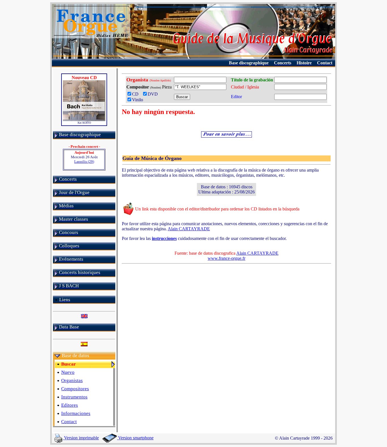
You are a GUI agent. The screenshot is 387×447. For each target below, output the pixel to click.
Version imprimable (81, 437)
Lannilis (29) (84, 161)
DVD (154, 94)
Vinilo (137, 99)
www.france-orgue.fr (226, 258)
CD (136, 94)
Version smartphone (135, 437)
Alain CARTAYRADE (189, 228)
